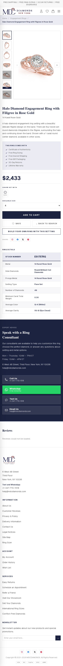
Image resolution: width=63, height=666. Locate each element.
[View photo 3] (7, 55)
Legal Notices (8, 532)
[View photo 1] (7, 35)
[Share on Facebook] (18, 239)
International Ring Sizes (13, 608)
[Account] (41, 11)
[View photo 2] (7, 45)
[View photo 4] (7, 65)
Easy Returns (8, 582)
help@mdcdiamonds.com (14, 368)
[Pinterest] (41, 652)
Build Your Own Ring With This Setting (31, 231)
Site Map (6, 537)
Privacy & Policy (10, 516)
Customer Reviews (11, 511)
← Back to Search (46, 223)
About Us (6, 505)
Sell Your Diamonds (11, 603)
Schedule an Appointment (14, 587)
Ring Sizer (7, 542)
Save (18, 223)
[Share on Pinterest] (28, 239)
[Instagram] (22, 652)
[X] (35, 652)
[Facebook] (28, 652)
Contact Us (7, 526)
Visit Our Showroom (11, 598)
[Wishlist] (47, 11)
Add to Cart (31, 215)
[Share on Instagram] (12, 239)
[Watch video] (7, 74)
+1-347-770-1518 (10, 488)
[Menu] (59, 11)
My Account (8, 557)
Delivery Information (11, 521)
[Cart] (53, 11)
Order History (8, 562)
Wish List (6, 567)
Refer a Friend (9, 592)
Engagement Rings (18, 18)
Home (4, 18)
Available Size (9, 201)
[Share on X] (23, 239)
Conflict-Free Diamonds (13, 613)
